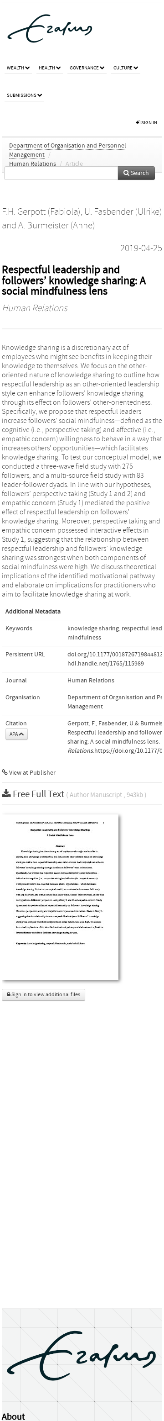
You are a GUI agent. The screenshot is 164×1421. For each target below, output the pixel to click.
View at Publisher (32, 773)
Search (139, 173)
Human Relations (32, 164)
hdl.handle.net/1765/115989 (105, 663)
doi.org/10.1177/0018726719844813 (115, 654)
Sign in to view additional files (45, 995)
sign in (148, 123)
